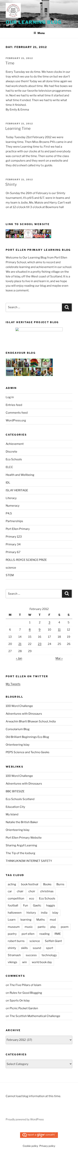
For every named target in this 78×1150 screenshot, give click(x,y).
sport (49, 948)
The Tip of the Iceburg (20, 853)
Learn (12, 919)
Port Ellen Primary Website (24, 837)
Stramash (14, 955)
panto (41, 927)
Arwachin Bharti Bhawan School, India (31, 721)
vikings (12, 962)
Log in (10, 397)
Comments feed (17, 412)
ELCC (9, 467)
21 (19, 644)
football (13, 905)
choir (31, 891)
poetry (12, 934)
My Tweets (13, 684)
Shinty (11, 184)
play (53, 927)
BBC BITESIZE (15, 791)
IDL (8, 482)
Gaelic (37, 905)
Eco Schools (14, 459)
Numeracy (13, 505)
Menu (41, 33)
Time (9, 63)
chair (20, 891)
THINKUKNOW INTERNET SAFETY (29, 861)
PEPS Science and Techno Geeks (27, 752)
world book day (42, 962)
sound (37, 948)
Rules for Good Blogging (26, 992)
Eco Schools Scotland (20, 799)
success (31, 955)
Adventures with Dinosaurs (24, 713)
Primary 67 (13, 552)
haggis (50, 905)
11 (59, 629)
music (29, 927)
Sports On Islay (20, 1000)
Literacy (11, 498)
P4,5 (9, 513)
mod (53, 919)
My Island (12, 814)
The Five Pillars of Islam (25, 985)
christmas (47, 891)
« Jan (19, 658)
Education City (15, 807)
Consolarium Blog (18, 729)
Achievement (15, 444)
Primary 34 (13, 544)
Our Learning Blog (34, 22)
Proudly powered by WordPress (25, 1119)
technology (49, 955)
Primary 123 (14, 536)
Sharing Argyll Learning (21, 845)
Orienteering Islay (18, 744)
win (24, 962)
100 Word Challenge (19, 706)
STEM (10, 575)
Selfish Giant (53, 941)
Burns (60, 884)
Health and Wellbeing (20, 475)
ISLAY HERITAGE (17, 490)
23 (39, 644)
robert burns (16, 941)
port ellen (28, 934)
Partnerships (14, 521)
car (10, 891)
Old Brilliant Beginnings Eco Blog (27, 737)
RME (58, 934)
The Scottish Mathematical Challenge (35, 1016)
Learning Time (18, 128)
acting (12, 884)
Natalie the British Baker (22, 822)
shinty (12, 948)
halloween (15, 912)
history (31, 912)
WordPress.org (16, 420)
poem (65, 927)
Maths (40, 919)
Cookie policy (30, 1145)
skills (24, 948)
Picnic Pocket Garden (24, 1008)
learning (25, 919)
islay (55, 912)
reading (44, 934)
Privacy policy (47, 1145)
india (44, 912)
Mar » (59, 658)
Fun (25, 905)
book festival (29, 884)
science (11, 567)
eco (31, 898)
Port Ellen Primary (18, 529)
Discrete (11, 451)
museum (14, 927)
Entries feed (14, 405)
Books (47, 884)
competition (16, 898)
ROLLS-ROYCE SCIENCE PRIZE (26, 560)
